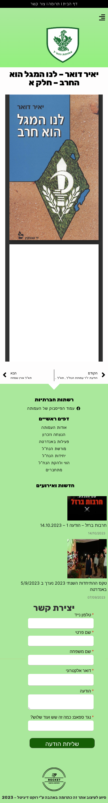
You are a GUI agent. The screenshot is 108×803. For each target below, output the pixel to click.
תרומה (54, 4)
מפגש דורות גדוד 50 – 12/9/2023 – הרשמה (66, 564)
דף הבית (70, 4)
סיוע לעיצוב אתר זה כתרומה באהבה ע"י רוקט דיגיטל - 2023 (54, 797)
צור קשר (37, 4)
